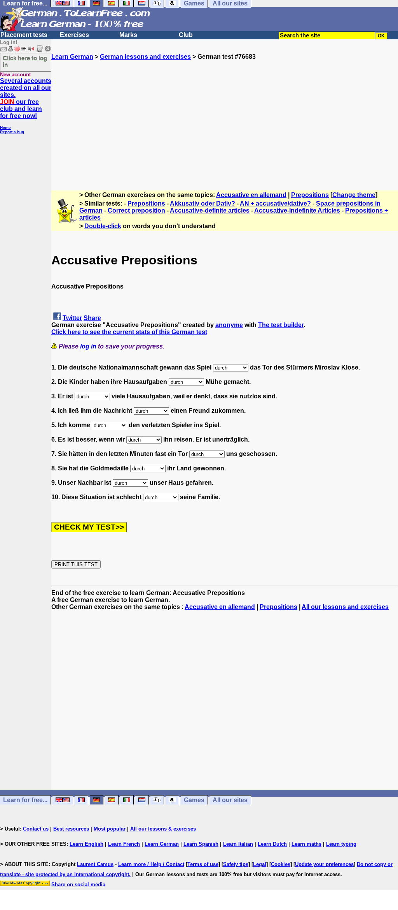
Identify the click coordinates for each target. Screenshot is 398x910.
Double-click (102, 226)
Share (92, 318)
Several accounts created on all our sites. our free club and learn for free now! (25, 98)
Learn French (124, 844)
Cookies (280, 864)
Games (194, 800)
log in (88, 346)
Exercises (74, 35)
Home (5, 127)
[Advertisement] (224, 114)
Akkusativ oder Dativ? (202, 203)
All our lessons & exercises (163, 829)
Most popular (110, 829)
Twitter (72, 318)
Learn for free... (25, 800)
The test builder (281, 325)
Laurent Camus (95, 864)
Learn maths (306, 844)
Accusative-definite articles (210, 210)
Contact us (36, 829)
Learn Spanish (200, 844)
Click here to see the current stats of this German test (129, 332)
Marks (128, 35)
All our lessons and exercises (345, 607)
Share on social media (78, 884)
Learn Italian (238, 844)
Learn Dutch (272, 844)
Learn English (86, 844)
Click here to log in (25, 61)
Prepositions (310, 195)
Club (186, 35)
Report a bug (12, 132)
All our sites (230, 800)
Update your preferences (324, 864)
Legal (259, 864)
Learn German (72, 56)
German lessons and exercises (145, 56)
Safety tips (235, 864)
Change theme (353, 195)
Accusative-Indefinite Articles (297, 210)
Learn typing (341, 844)
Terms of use (202, 864)
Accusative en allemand (251, 195)
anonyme (229, 325)
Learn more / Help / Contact (151, 864)
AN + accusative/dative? (275, 203)
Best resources (71, 829)
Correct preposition (136, 210)
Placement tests (23, 35)
